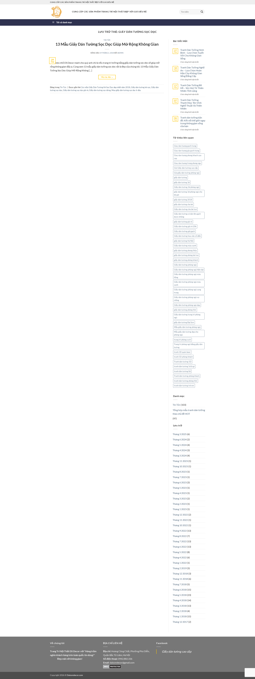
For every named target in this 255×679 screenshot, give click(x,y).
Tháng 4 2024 (180, 450)
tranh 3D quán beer (182, 352)
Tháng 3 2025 (180, 434)
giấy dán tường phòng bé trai (186, 255)
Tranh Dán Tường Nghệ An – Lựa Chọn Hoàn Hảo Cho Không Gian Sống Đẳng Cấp (192, 71)
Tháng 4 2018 (180, 600)
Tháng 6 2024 (180, 439)
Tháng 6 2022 (180, 546)
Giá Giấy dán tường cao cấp (186, 168)
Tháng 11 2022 (180, 519)
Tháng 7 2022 (180, 541)
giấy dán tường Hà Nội (183, 241)
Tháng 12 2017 (180, 621)
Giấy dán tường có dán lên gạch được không (187, 215)
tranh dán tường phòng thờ (185, 381)
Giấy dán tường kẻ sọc (140, 87)
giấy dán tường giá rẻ (183, 221)
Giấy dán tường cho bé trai (185, 209)
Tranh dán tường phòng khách (186, 376)
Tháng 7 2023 (180, 477)
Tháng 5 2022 (180, 552)
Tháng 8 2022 (180, 536)
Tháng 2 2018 (180, 611)
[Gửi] (201, 11)
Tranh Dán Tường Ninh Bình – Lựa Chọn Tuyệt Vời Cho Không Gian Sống (192, 54)
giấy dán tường (180, 177)
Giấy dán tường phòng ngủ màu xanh (187, 283)
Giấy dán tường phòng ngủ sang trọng (187, 291)
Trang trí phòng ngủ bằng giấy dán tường (188, 345)
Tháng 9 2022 (180, 530)
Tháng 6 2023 (180, 482)
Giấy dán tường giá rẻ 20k (185, 226)
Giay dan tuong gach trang (185, 146)
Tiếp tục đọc (107, 77)
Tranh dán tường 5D (182, 361)
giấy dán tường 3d (182, 182)
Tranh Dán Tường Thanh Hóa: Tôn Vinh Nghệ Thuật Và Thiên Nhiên (191, 104)
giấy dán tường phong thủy (185, 250)
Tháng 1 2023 (180, 509)
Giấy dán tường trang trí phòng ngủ (187, 316)
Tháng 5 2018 (180, 594)
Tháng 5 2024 (180, 444)
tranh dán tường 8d (182, 371)
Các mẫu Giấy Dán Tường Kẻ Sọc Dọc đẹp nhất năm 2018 (105, 87)
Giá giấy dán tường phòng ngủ (187, 173)
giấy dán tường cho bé (183, 204)
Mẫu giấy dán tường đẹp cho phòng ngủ (186, 333)
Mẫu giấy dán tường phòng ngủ (187, 327)
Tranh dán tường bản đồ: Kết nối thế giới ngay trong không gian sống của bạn (192, 121)
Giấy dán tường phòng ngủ (185, 265)
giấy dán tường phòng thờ (185, 310)
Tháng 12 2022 (180, 514)
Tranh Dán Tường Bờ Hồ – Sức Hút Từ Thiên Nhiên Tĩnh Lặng (191, 88)
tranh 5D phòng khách (183, 357)
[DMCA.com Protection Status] (112, 666)
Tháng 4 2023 (180, 493)
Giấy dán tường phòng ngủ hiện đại (188, 269)
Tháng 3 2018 (180, 605)
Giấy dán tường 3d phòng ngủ (186, 187)
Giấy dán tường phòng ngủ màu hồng (187, 275)
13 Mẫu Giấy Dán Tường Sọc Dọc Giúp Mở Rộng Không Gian (107, 44)
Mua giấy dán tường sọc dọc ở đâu (126, 90)
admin (121, 53)
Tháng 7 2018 (180, 584)
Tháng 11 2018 (180, 578)
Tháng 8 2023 (180, 471)
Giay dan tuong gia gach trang (186, 150)
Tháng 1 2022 (180, 562)
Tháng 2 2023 (180, 503)
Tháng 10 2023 (180, 466)
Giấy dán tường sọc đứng (100, 90)
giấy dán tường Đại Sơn (184, 322)
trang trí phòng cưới (182, 339)
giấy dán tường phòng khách (186, 260)
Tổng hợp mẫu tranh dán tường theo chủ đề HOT (189, 412)
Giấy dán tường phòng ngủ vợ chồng (186, 298)
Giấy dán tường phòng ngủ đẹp (187, 305)
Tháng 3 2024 (180, 455)
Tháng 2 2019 (180, 568)
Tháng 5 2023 (180, 487)
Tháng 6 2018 (180, 589)
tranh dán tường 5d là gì (184, 366)
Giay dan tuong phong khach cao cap (187, 156)
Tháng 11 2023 (180, 461)
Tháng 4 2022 (180, 557)
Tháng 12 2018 (180, 573)
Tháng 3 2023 (180, 498)
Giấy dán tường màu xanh (185, 245)
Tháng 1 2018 (180, 616)
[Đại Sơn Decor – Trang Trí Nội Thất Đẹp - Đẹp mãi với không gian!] (59, 11)
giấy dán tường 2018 (183, 199)
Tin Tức (107, 40)
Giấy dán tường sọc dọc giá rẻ (75, 90)
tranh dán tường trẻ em (184, 385)
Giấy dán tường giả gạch (184, 231)
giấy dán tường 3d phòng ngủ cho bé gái (188, 193)
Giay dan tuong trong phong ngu (187, 163)
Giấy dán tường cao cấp (176, 651)
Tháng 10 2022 (180, 525)
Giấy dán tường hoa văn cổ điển (187, 236)
